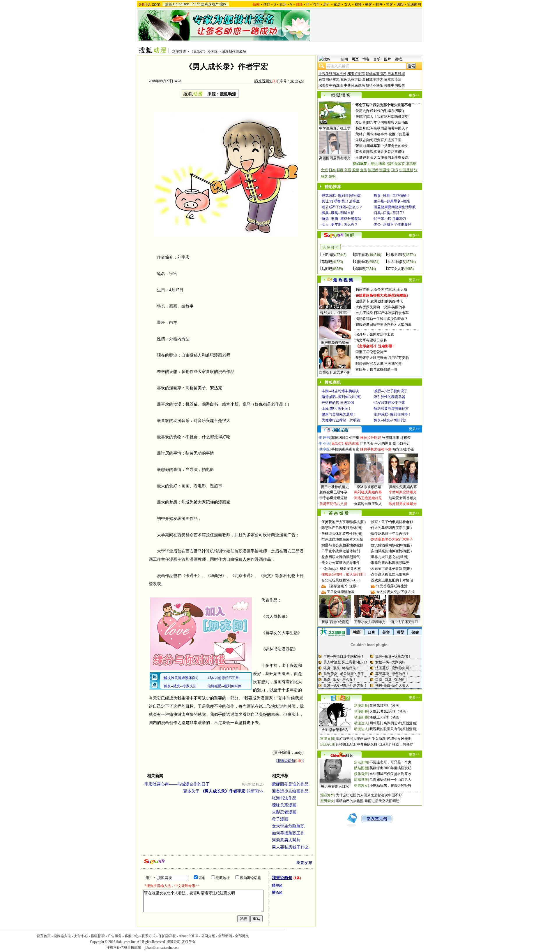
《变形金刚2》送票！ (343, 586)
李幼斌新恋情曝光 (403, 492)
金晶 (363, 170)
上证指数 (328, 255)
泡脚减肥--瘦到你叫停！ (392, 414)
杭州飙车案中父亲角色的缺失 (385, 146)
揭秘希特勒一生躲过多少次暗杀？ (381, 319)
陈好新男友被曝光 (403, 504)
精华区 (277, 885)
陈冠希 (373, 170)
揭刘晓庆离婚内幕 (368, 492)
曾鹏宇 (360, 117)
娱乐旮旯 (361, 774)
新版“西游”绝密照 (335, 622)
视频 (358, 4)
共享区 (324, 449)
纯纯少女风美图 (399, 739)
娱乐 (283, 4)
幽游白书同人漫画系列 (353, 739)
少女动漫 (378, 739)
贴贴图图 (361, 768)
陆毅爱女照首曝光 (403, 498)
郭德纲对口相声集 (345, 438)
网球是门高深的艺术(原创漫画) (393, 723)
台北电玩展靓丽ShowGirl (340, 580)
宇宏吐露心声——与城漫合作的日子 (177, 784)
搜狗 (223, 4)
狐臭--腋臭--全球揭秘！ (392, 195)
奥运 (374, 164)
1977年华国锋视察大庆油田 (387, 122)
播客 (368, 4)
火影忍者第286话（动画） (389, 711)
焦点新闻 (361, 762)
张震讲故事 (390, 438)
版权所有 (188, 942)
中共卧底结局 (354, 85)
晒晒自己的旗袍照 (350, 801)
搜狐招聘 (98, 936)
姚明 (332, 176)
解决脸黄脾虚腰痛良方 (391, 408)
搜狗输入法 (62, 936)
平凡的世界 (383, 443)
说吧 (398, 59)
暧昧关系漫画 (284, 805)
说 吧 (349, 235)
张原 (358, 146)
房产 (326, 4)
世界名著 (367, 443)
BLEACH (327, 744)
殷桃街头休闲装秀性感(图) (341, 534)
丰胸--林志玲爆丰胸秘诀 (340, 391)
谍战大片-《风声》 (334, 313)
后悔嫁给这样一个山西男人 (390, 780)
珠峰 (381, 164)
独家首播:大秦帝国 (369, 289)
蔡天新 (360, 152)
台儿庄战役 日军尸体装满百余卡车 (382, 313)
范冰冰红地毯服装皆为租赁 (342, 539)
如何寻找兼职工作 (288, 833)
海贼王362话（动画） (386, 717)
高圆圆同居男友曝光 (335, 158)
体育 (266, 4)
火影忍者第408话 (335, 730)
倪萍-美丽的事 (394, 307)
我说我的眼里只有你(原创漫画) (393, 729)
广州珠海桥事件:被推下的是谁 (386, 134)
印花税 (411, 164)
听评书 (324, 438)
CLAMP (384, 744)
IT (307, 4)
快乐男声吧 (396, 255)
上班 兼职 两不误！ (336, 408)
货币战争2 (400, 443)
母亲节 (399, 164)
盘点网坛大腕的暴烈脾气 (340, 557)
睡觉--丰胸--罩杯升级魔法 (341, 219)
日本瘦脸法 (392, 80)
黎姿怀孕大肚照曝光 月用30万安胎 (382, 358)
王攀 (358, 157)
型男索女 (361, 785)
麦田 (373, 301)
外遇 (347, 170)
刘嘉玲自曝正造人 (368, 504)
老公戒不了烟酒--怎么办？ (342, 207)
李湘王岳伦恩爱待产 (371, 352)
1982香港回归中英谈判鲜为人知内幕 (383, 324)
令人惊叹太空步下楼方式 (395, 592)
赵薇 (340, 170)
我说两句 (414, 4)
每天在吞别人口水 (335, 786)
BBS (400, 4)
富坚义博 (327, 739)
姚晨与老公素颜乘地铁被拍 (342, 545)
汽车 (316, 4)
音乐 (376, 59)
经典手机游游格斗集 (376, 449)
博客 (389, 4)
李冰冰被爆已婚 (369, 487)
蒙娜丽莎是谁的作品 (290, 784)
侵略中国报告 (394, 85)
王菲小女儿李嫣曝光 (369, 622)
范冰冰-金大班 (396, 289)
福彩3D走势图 (403, 449)
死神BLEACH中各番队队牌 (357, 744)
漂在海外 (327, 795)
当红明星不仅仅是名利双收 (390, 774)
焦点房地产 (210, 4)
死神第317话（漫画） (386, 706)
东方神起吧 (396, 262)
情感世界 (361, 780)
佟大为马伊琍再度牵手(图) (391, 528)
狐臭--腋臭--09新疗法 (390, 420)
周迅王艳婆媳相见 (368, 498)
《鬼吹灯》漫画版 (204, 52)
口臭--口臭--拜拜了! (389, 213)
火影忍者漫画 (284, 812)
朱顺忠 (360, 140)
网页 (355, 59)
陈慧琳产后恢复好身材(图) (341, 528)
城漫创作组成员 (234, 52)
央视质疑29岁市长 (332, 74)
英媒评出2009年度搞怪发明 (390, 768)
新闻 (344, 59)
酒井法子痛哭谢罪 (404, 622)
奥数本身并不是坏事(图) (385, 152)
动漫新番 (361, 706)
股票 (355, 170)
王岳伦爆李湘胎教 (341, 592)
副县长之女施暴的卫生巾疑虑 (385, 157)
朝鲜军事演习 (376, 74)
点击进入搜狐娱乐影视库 (390, 574)
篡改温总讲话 (350, 80)
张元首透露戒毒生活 (392, 586)
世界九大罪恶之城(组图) (389, 557)
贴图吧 (326, 269)
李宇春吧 (361, 255)
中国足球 (406, 170)
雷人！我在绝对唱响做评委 (387, 117)
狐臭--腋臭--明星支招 (338, 213)
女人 (347, 4)
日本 (332, 170)
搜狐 (168, 4)
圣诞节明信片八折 (333, 504)
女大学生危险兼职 (288, 826)
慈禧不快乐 (374, 85)
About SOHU (188, 936)
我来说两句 (264, 81)
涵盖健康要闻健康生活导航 (395, 207)
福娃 (389, 164)
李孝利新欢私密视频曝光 (390, 563)
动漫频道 (179, 52)
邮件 (379, 4)
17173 (195, 4)
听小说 (324, 443)
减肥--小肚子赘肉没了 (391, 391)
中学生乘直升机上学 (335, 128)
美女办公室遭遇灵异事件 (340, 563)
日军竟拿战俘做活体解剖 (340, 551)
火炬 (324, 170)
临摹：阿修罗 (402, 744)
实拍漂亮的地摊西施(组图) (391, 551)
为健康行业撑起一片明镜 (341, 420)
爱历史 (360, 111)
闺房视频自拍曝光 (335, 343)
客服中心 (132, 936)
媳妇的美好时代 (390, 301)
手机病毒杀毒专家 (345, 449)
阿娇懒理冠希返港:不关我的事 (378, 364)
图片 (387, 59)
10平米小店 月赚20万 (390, 219)
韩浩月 (360, 128)
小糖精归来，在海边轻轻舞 (390, 785)
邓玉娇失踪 (356, 74)
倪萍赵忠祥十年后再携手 (390, 534)
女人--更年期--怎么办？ (340, 224)
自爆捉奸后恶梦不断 (335, 372)
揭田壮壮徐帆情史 (335, 487)
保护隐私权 (167, 936)
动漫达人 (361, 723)
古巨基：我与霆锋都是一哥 (376, 369)
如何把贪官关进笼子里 (384, 140)
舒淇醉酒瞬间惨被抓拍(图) (391, 545)
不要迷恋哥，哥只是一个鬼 (390, 762)
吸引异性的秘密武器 (389, 397)
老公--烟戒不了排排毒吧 (392, 224)
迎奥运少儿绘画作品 (290, 791)
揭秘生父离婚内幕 (403, 487)
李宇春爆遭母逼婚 (333, 498)
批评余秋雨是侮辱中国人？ (387, 128)
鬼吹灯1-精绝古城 (345, 443)
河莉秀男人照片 (286, 840)
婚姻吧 (359, 269)
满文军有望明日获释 (371, 340)
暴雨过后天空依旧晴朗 (382, 801)
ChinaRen (181, 4)
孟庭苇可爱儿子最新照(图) (391, 569)
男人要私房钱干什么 (290, 847)
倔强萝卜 (362, 301)
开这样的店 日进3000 (338, 403)
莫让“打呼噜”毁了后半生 (341, 201)
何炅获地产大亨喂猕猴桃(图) (343, 522)
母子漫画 (280, 819)
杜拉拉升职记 (370, 438)
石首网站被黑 (329, 80)
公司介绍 (208, 936)
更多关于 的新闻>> (223, 791)
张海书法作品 (284, 798)
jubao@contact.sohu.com (162, 948)
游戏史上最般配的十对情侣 (392, 580)
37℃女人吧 (395, 269)
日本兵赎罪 (396, 74)
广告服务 (115, 936)
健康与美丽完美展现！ (339, 414)
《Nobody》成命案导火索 (341, 569)
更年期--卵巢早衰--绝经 (392, 201)
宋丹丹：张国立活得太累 (374, 334)
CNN (394, 170)
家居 (337, 4)
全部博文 (242, 936)
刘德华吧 (361, 262)
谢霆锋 (384, 170)
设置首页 (44, 936)
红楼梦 (405, 438)
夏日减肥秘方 (372, 80)
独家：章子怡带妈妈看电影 (392, 522)
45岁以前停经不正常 (389, 403)
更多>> (414, 95)
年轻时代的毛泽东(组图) (385, 111)
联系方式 (148, 936)
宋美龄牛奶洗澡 (331, 85)
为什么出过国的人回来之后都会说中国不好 (369, 795)
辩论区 (277, 892)
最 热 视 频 (343, 280)
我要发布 (304, 862)
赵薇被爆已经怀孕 (333, 492)
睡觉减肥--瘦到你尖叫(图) (341, 195)
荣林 (358, 134)
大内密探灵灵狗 (367, 307)
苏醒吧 (326, 262)
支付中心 (81, 936)
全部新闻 (225, 936)
